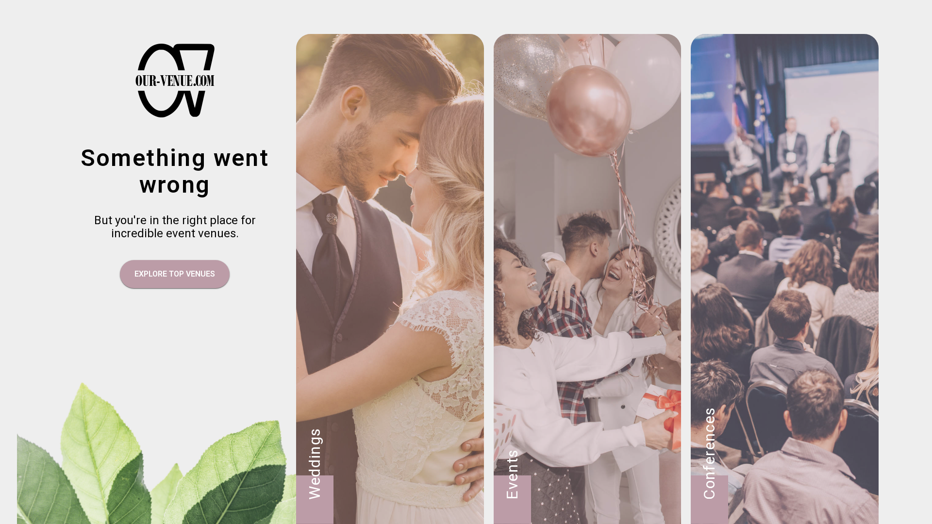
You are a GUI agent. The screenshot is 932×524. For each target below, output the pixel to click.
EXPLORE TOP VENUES (174, 273)
